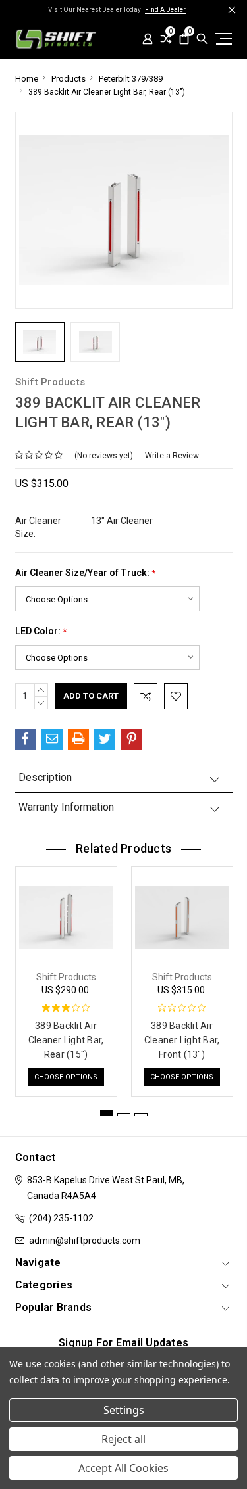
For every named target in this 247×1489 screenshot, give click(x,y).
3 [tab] (141, 1114)
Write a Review (172, 455)
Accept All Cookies (123, 1468)
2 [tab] (123, 1114)
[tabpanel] (66, 978)
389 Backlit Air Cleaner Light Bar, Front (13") (182, 1040)
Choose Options (65, 1077)
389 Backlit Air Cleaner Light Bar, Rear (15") (66, 1040)
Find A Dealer (165, 9)
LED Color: (41, 631)
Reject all (123, 1439)
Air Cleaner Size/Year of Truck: (85, 573)
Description (45, 777)
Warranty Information (66, 807)
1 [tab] (106, 1113)
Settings (123, 1410)
